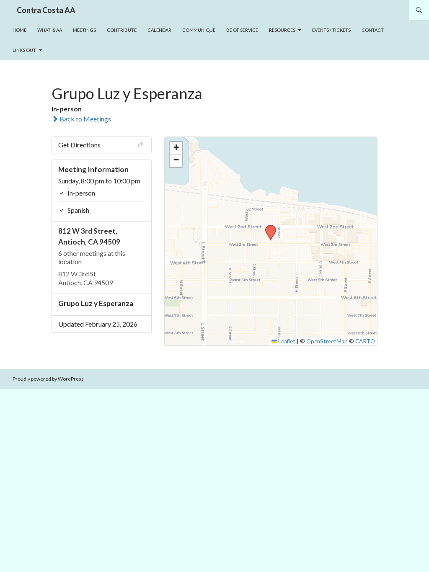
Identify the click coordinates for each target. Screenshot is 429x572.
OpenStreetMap (327, 341)
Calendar (159, 30)
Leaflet (286, 341)
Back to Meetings (84, 119)
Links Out (24, 50)
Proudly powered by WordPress (48, 379)
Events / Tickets (331, 30)
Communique (198, 30)
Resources (282, 30)
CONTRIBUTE (122, 30)
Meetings (84, 30)
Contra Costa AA (46, 10)
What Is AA (49, 30)
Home (19, 30)
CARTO (365, 341)
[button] (267, 227)
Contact (373, 30)
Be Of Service (242, 30)
